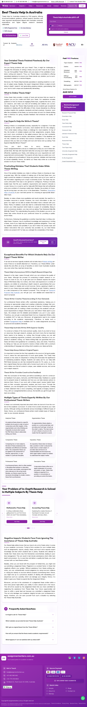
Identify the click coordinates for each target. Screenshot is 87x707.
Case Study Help (67, 123)
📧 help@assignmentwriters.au (39, 1)
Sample (51, 688)
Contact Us (71, 691)
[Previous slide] (2, 513)
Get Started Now (10, 35)
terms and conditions (63, 29)
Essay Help (65, 119)
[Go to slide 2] (27, 528)
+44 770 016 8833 (12, 679)
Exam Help (65, 137)
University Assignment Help (69, 151)
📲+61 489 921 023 (7, 1)
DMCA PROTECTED (54, 676)
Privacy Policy (65, 703)
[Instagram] (84, 657)
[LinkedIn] (79, 657)
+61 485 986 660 (22, 1)
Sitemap (51, 694)
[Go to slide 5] (34, 528)
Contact (56, 6)
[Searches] (76, 6)
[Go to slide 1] (25, 528)
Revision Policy (74, 703)
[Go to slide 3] (30, 528)
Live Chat (25, 35)
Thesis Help (65, 144)
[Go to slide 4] (32, 528)
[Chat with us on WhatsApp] (83, 698)
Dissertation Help (67, 116)
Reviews (63, 6)
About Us (52, 691)
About (49, 6)
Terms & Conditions (56, 703)
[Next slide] (57, 513)
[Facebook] (74, 657)
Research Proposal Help (69, 113)
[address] (69, 657)
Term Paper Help (67, 147)
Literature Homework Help (69, 133)
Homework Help (66, 130)
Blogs (69, 688)
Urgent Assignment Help (69, 161)
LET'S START (73, 96)
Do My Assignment (67, 158)
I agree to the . (60, 29)
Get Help (16, 521)
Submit (66, 32)
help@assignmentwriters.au (15, 672)
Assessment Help (67, 140)
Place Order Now (43, 242)
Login (82, 6)
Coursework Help (67, 126)
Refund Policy (82, 703)
